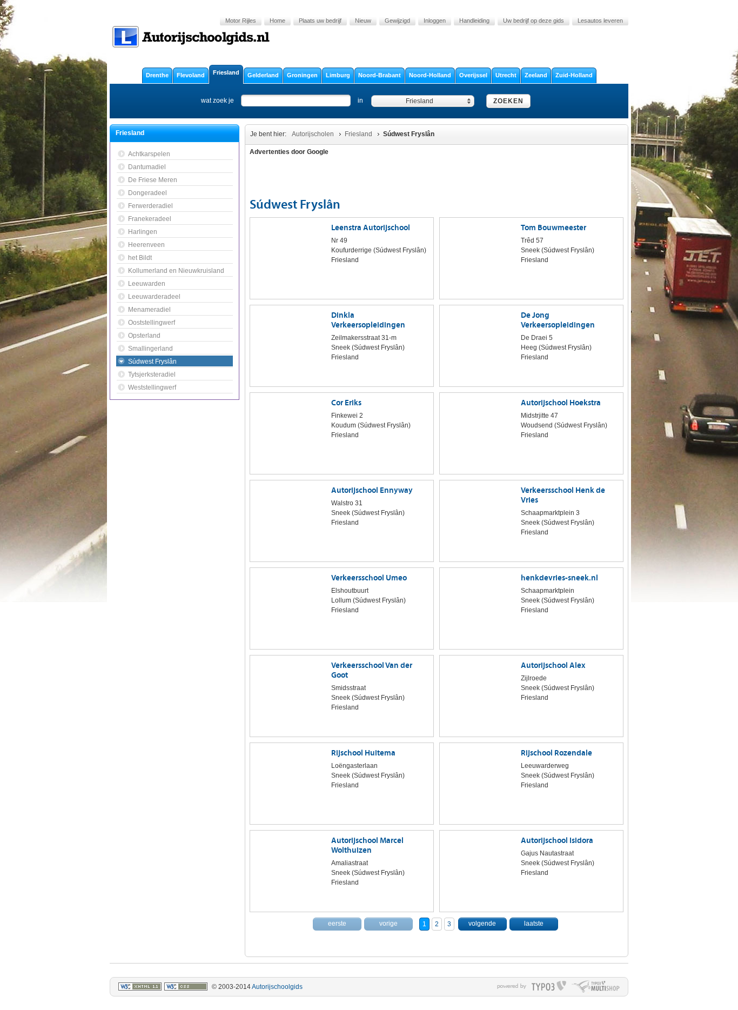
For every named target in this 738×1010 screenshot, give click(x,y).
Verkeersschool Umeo (369, 578)
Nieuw (363, 20)
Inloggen (435, 20)
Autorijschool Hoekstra (561, 402)
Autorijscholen (313, 134)
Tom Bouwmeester (553, 227)
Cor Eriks (346, 402)
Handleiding (474, 20)
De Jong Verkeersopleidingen (558, 320)
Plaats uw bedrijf (320, 20)
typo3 (549, 986)
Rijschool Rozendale (556, 753)
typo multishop (596, 986)
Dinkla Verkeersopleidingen (368, 320)
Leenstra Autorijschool (370, 227)
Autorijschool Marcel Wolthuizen (367, 845)
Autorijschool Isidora (557, 840)
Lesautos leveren (600, 20)
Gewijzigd (397, 20)
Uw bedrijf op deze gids (533, 20)
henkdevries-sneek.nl (559, 578)
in (360, 100)
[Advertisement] (560, 178)
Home (277, 20)
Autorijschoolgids (277, 987)
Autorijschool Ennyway (372, 490)
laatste (534, 923)
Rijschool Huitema (363, 753)
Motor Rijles (240, 20)
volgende (482, 923)
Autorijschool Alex (553, 665)
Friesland (358, 134)
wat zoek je (217, 100)
